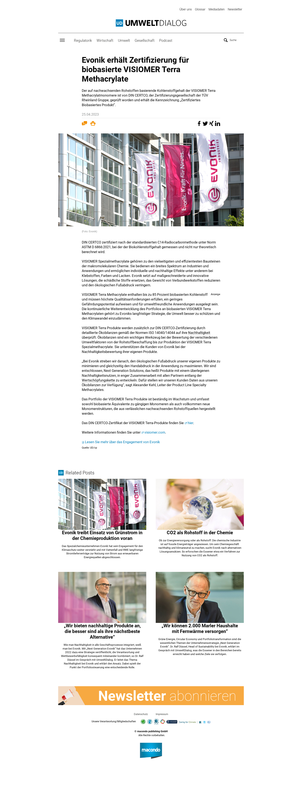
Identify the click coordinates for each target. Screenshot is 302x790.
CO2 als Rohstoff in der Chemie (200, 532)
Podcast (165, 40)
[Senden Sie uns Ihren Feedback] (84, 124)
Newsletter (235, 9)
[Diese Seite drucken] (93, 124)
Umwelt (124, 40)
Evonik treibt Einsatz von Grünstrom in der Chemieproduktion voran (102, 535)
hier (190, 423)
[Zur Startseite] (151, 23)
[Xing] (212, 125)
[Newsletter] (151, 695)
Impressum (162, 714)
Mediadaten (217, 9)
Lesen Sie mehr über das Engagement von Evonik (122, 442)
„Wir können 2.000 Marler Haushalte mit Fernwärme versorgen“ (200, 628)
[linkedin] (217, 125)
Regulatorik (83, 40)
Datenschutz (141, 714)
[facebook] (199, 125)
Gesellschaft (144, 40)
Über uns (185, 9)
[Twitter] (206, 125)
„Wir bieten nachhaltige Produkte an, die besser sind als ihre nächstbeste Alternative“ (102, 631)
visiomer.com (154, 432)
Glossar (200, 9)
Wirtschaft (105, 40)
